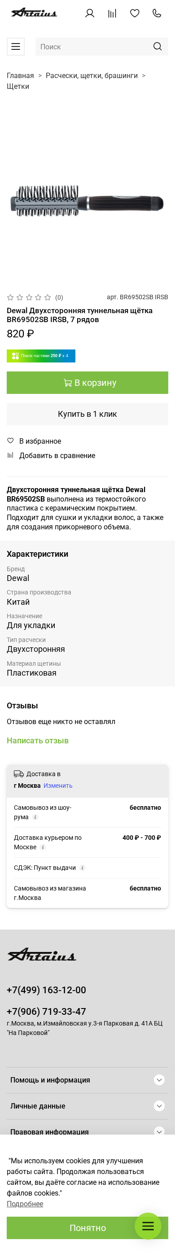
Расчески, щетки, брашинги (92, 75)
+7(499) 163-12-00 (46, 990)
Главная (20, 75)
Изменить (58, 785)
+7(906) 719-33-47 (46, 1011)
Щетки (18, 86)
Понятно (88, 1227)
